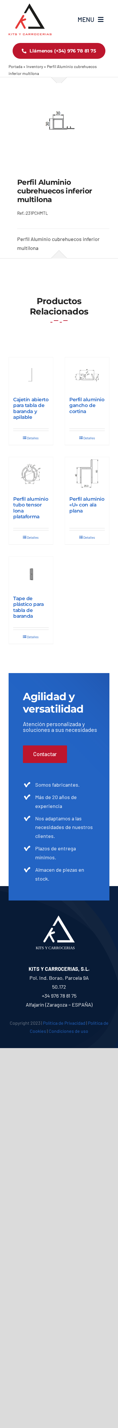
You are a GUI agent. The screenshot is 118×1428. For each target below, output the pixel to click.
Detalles (33, 438)
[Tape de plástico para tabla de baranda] (31, 573)
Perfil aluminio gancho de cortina (87, 405)
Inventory (34, 66)
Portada (15, 66)
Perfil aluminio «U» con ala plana (87, 505)
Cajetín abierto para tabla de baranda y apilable (31, 408)
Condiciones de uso (68, 1031)
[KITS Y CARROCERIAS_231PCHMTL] (59, 121)
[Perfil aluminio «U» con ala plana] (87, 474)
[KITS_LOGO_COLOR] (30, 6)
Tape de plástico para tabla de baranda (28, 607)
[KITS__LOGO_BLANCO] (59, 918)
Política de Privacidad (64, 1023)
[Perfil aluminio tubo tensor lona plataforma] (31, 474)
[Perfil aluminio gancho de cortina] (87, 374)
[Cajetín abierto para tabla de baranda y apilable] (31, 374)
